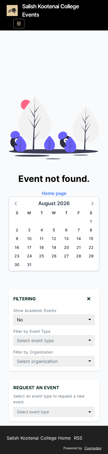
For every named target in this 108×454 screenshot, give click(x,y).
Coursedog (92, 448)
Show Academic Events (34, 310)
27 (66, 256)
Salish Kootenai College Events (50, 10)
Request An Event (36, 387)
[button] (16, 203)
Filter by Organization (33, 352)
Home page (54, 193)
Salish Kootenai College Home (39, 438)
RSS (78, 438)
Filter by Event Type (31, 331)
